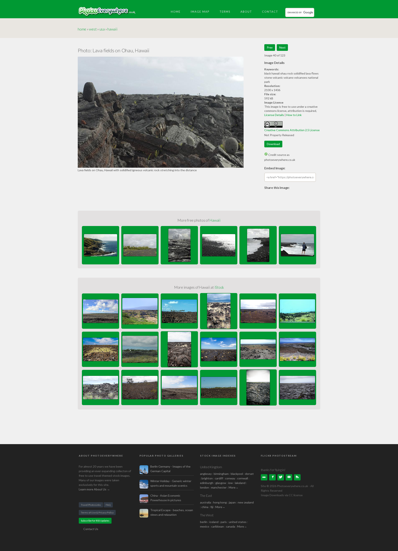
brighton (207, 478)
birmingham (221, 473)
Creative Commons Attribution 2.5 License (292, 130)
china (204, 507)
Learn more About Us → (94, 489)
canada (231, 526)
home (82, 29)
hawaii (112, 29)
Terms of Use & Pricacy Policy (97, 512)
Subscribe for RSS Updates (95, 520)
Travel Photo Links (91, 504)
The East (206, 495)
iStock (219, 287)
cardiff (219, 478)
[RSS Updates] (297, 477)
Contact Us (90, 529)
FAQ (108, 504)
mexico (204, 526)
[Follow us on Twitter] (280, 477)
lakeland (240, 483)
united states (237, 522)
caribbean (217, 526)
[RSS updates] (289, 477)
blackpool (237, 473)
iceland (213, 522)
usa (102, 29)
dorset (249, 473)
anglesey (206, 473)
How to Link (294, 115)
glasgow (220, 483)
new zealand (246, 502)
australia (205, 502)
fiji (211, 507)
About (246, 11)
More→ (233, 487)
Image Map (200, 11)
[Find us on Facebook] (272, 477)
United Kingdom (211, 467)
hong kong (220, 502)
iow (230, 483)
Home (176, 11)
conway (230, 478)
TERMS (225, 11)
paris (224, 522)
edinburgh (206, 483)
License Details (274, 115)
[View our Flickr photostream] (264, 477)
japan (232, 502)
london (205, 487)
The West (207, 515)
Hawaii (215, 220)
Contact (270, 11)
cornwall (242, 478)
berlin (203, 522)
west (93, 29)
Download (273, 144)
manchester (219, 487)
